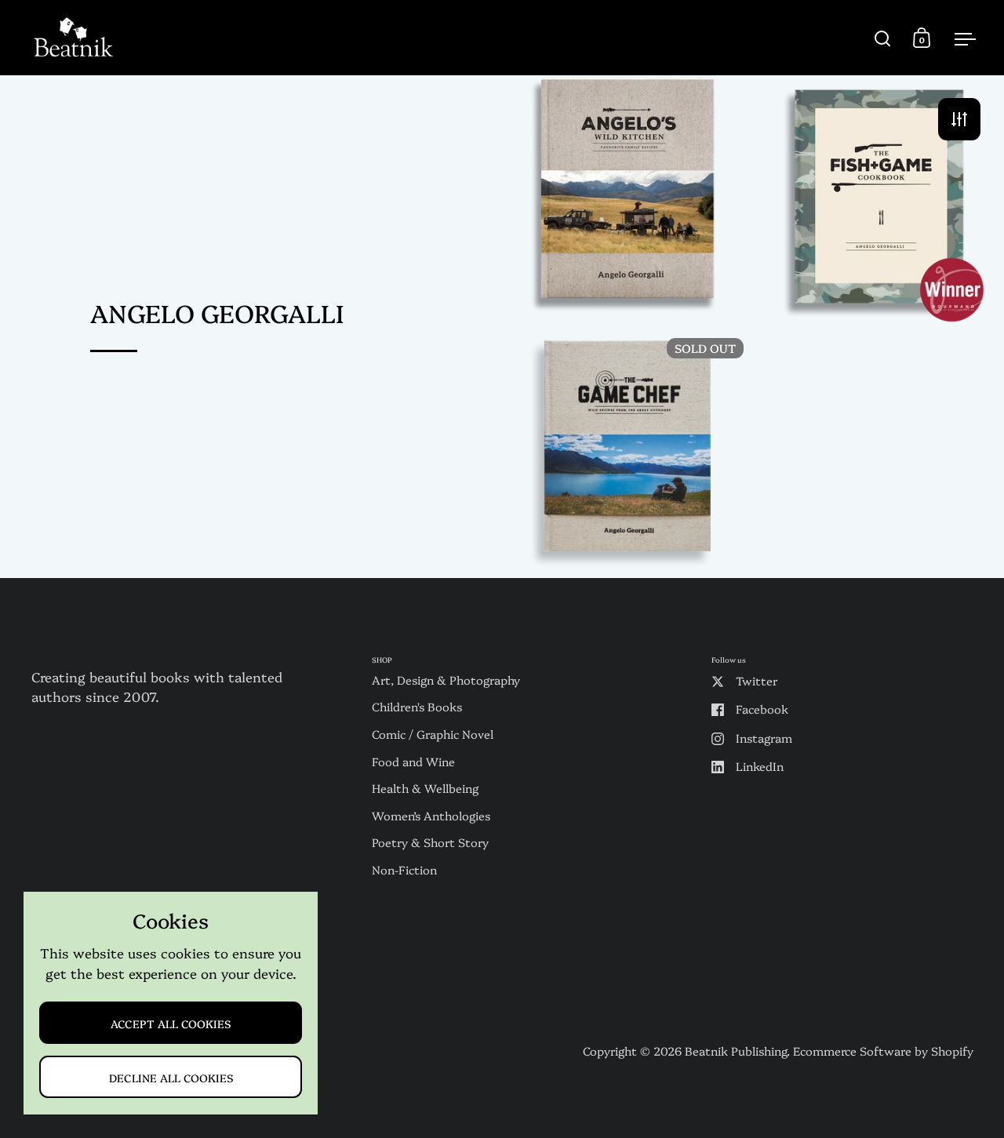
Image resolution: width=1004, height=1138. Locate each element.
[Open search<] (883, 38)
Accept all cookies (171, 1023)
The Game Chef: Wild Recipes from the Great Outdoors (628, 451)
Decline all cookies (171, 1077)
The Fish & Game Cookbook (879, 200)
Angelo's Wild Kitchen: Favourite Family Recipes (628, 200)
